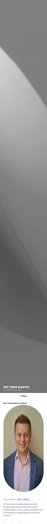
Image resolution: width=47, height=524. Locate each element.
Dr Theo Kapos (16, 387)
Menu (25, 396)
